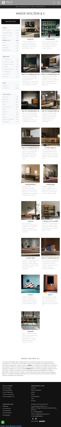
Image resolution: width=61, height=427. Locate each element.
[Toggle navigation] (58, 2)
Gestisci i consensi (16, 426)
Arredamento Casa (25, 6)
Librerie (33, 388)
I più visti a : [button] (7, 94)
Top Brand (6, 415)
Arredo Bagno (35, 396)
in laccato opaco (9, 64)
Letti (32, 398)
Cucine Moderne (7, 390)
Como (5, 104)
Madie (33, 6)
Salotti (33, 392)
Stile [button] (4, 83)
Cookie (7, 426)
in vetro (6, 76)
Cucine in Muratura (8, 394)
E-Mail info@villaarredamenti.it (40, 414)
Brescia (6, 102)
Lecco (5, 109)
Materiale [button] (6, 56)
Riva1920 (6, 47)
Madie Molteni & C (40, 6)
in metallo (7, 74)
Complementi (7, 410)
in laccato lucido (9, 61)
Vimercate (7, 121)
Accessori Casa (8, 404)
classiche (6, 85)
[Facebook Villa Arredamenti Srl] (32, 418)
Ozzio (5, 43)
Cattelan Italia (8, 33)
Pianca (5, 45)
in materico (7, 71)
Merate (5, 112)
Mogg (5, 38)
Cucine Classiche (8, 392)
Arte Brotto (7, 30)
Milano (5, 114)
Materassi (5, 406)
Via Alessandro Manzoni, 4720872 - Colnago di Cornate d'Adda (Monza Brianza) (43, 408)
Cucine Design (7, 388)
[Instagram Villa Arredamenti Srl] (35, 418)
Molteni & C (7, 40)
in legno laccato (9, 69)
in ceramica (7, 59)
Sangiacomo (7, 50)
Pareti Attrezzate (36, 390)
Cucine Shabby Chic (8, 396)
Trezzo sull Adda (9, 119)
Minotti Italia (8, 35)
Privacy (3, 426)
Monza (5, 117)
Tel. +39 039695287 (36, 412)
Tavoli (33, 394)
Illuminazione (7, 408)
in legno (6, 66)
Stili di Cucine (7, 386)
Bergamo (6, 99)
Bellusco (6, 97)
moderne (6, 88)
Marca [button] (5, 28)
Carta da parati (7, 412)
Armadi (33, 400)
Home (17, 6)
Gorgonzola (7, 107)
